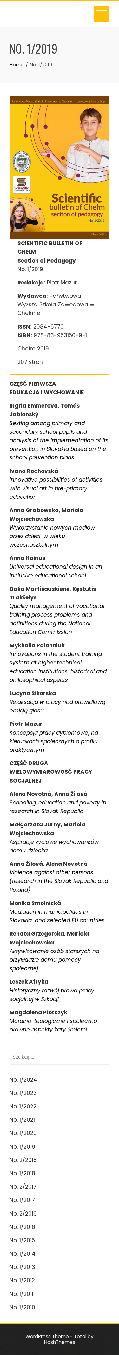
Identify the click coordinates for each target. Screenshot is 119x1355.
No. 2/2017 (23, 1187)
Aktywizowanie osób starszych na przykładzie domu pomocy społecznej (54, 959)
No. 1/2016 (22, 1227)
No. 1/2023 (23, 1093)
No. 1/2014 (23, 1254)
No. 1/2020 (23, 1133)
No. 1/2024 (23, 1080)
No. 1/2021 (22, 1120)
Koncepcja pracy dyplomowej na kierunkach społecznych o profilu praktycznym (54, 741)
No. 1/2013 (22, 1267)
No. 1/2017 (22, 1200)
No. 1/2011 (21, 1294)
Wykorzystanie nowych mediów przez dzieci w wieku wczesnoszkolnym (52, 536)
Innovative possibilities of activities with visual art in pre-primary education (56, 488)
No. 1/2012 (22, 1280)
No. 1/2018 (22, 1173)
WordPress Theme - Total (55, 1336)
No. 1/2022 (23, 1106)
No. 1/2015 (22, 1240)
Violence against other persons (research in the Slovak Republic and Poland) (59, 881)
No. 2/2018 (23, 1160)
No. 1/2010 (22, 1307)
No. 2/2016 (23, 1214)
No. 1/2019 (22, 1147)
